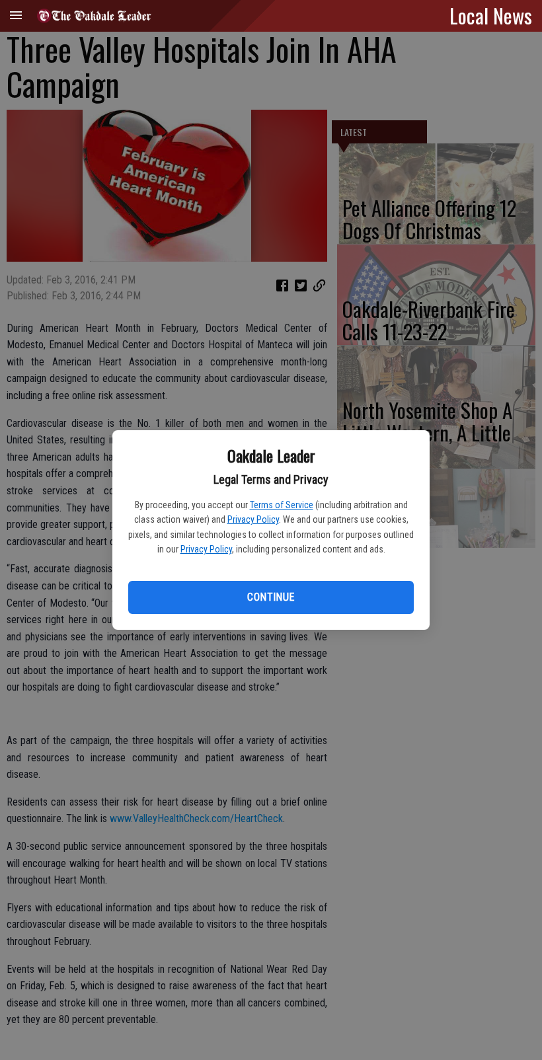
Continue (270, 597)
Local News (490, 15)
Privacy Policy (253, 519)
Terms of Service (281, 505)
